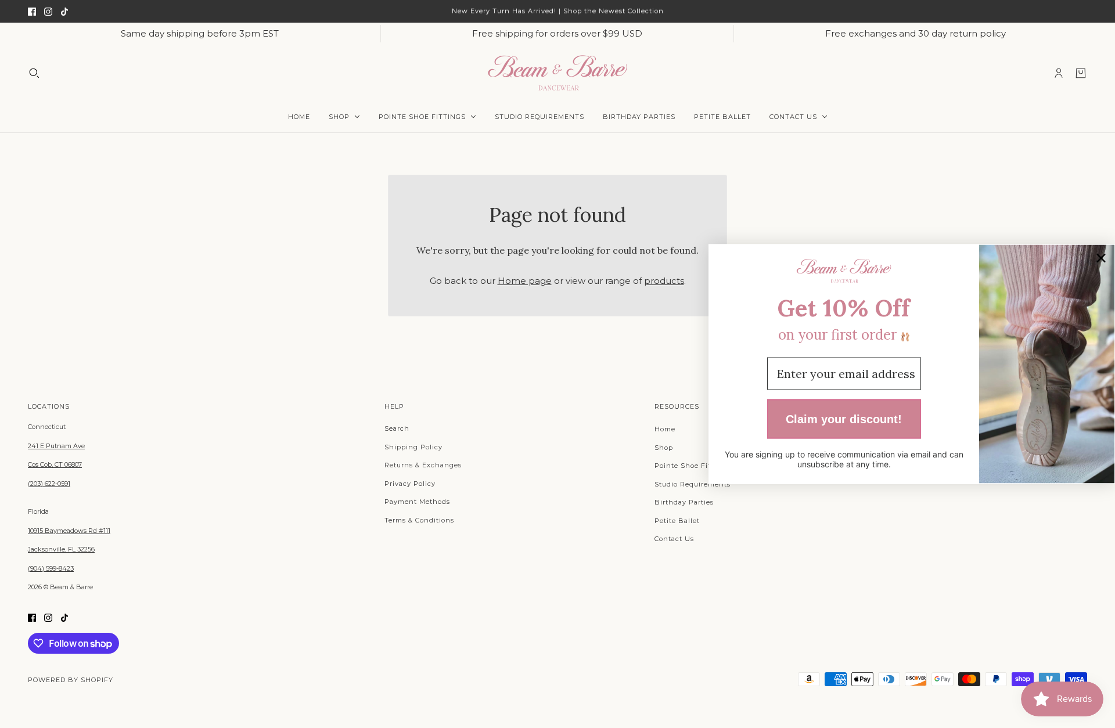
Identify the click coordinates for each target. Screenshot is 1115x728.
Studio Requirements (692, 484)
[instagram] (48, 11)
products (664, 280)
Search (396, 428)
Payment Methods (417, 502)
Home (664, 429)
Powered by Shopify (70, 680)
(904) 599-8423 (51, 568)
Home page (525, 280)
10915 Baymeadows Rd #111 (69, 531)
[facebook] (32, 11)
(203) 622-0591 (49, 484)
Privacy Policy (410, 484)
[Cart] (1080, 73)
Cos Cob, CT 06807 (55, 464)
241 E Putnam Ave (56, 446)
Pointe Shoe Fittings (691, 466)
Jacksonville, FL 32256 (61, 549)
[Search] (34, 73)
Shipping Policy (413, 447)
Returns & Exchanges (423, 465)
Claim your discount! (844, 418)
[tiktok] (64, 11)
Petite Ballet (677, 521)
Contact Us (674, 539)
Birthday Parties (684, 502)
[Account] (1058, 73)
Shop (663, 448)
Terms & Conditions (419, 520)
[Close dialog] (1101, 258)
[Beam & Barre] (557, 73)
